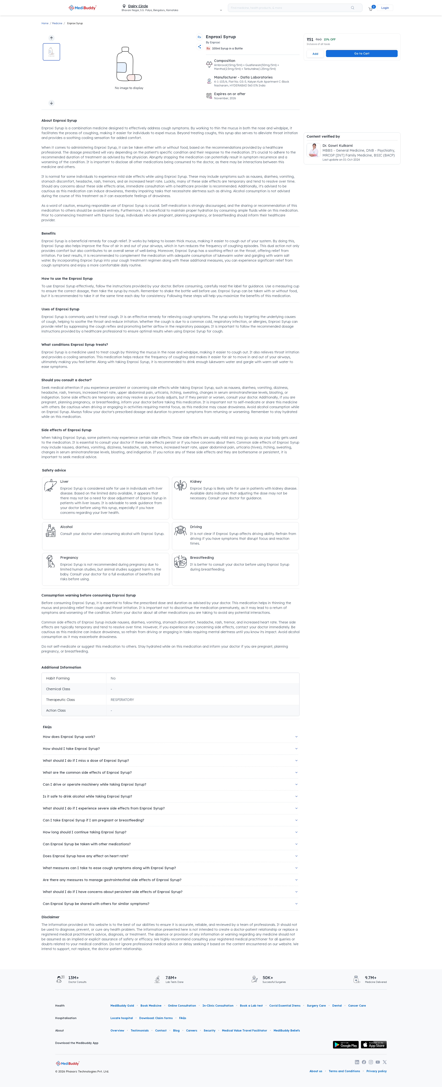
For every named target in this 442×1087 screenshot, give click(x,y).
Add (315, 53)
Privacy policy (377, 1071)
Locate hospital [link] (121, 1018)
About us (316, 1071)
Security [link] (209, 1030)
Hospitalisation (65, 1018)
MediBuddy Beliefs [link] (287, 1030)
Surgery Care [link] (316, 1005)
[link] (82, 7)
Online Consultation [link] (182, 1005)
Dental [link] (337, 1005)
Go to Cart (361, 53)
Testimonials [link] (140, 1030)
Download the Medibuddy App (76, 1043)
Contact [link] (161, 1030)
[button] (370, 7)
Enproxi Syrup (75, 23)
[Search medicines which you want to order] (352, 8)
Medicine (57, 23)
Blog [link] (176, 1030)
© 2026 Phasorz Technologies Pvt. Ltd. (82, 1071)
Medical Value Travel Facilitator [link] (244, 1030)
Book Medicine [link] (151, 1005)
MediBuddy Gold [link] (122, 1005)
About (59, 1030)
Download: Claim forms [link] (156, 1018)
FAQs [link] (182, 1018)
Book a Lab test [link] (251, 1005)
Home (44, 23)
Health (60, 1005)
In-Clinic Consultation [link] (218, 1005)
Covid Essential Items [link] (284, 1005)
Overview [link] (117, 1030)
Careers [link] (191, 1030)
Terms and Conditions (344, 1071)
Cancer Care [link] (357, 1005)
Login (385, 8)
